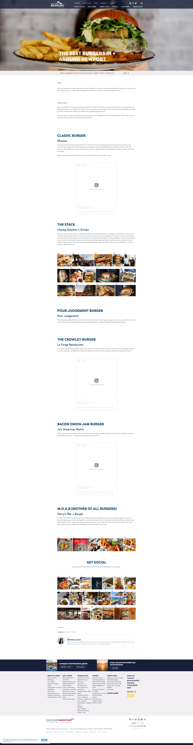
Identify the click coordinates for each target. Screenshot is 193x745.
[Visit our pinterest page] (139, 719)
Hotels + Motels (52, 678)
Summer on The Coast (84, 678)
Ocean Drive (81, 683)
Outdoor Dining (67, 685)
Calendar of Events (97, 678)
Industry (112, 3)
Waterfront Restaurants (69, 681)
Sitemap (130, 683)
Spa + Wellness (82, 708)
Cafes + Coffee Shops (69, 687)
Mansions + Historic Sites (85, 699)
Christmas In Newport (98, 689)
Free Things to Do (82, 687)
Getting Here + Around (113, 685)
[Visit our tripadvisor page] (145, 719)
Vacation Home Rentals (54, 695)
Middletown (78, 732)
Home (62, 73)
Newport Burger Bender (69, 693)
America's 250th (96, 703)
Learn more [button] (10, 741)
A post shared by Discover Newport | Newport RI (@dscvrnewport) (93, 407)
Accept (44, 740)
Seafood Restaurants (68, 683)
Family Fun (81, 689)
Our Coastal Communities (114, 681)
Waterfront (51, 680)
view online (80, 667)
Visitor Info (125, 7)
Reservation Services (53, 693)
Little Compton (70, 732)
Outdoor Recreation (83, 695)
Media (96, 3)
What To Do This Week (98, 681)
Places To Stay (79, 7)
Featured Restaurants (69, 699)
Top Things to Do (82, 685)
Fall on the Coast (86, 73)
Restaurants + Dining (70, 632)
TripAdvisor (96, 145)
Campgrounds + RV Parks (55, 687)
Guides (96, 73)
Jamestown (61, 732)
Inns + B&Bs (51, 681)
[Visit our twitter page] (136, 3)
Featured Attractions (83, 710)
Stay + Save (51, 691)
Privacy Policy (133, 680)
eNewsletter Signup (112, 680)
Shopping (80, 706)
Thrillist (88, 145)
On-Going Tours (96, 699)
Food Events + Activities (69, 689)
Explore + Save (82, 712)
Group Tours (87, 3)
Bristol (55, 732)
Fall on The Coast (82, 680)
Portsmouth (92, 732)
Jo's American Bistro (70, 429)
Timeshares (51, 689)
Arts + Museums (82, 701)
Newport (85, 732)
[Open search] (141, 3)
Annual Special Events (98, 680)
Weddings (104, 3)
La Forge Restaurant (70, 344)
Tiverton (99, 732)
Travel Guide (132, 685)
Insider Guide (138, 7)
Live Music (95, 691)
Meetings (77, 3)
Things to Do (104, 7)
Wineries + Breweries (68, 691)
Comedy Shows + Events (99, 693)
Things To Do (110, 73)
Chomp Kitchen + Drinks (73, 229)
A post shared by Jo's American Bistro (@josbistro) (89, 492)
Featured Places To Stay (54, 697)
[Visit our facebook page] (130, 3)
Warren (105, 732)
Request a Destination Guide (115, 678)
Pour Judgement (68, 316)
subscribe (115, 668)
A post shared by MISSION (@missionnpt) (89, 212)
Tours (79, 705)
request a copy (66, 667)
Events (115, 7)
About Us (131, 676)
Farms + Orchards (83, 697)
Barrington (49, 732)
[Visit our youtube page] (142, 719)
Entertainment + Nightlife (85, 703)
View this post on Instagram (96, 189)
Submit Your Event (97, 701)
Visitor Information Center (114, 683)
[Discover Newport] (57, 4)
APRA (129, 688)
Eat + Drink (92, 7)
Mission (62, 141)
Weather (109, 687)
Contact (130, 678)
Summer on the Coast (72, 73)
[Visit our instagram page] (133, 3)
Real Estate (110, 689)
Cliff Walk (80, 681)
